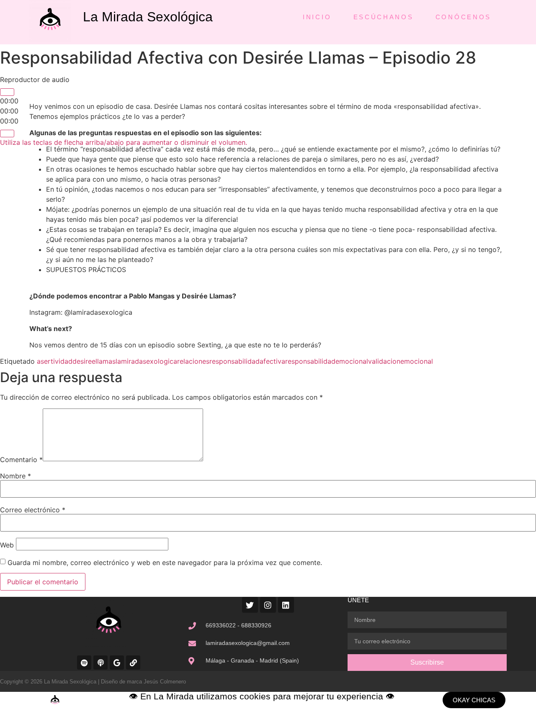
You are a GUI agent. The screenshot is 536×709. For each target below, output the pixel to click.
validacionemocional (400, 361)
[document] (268, 700)
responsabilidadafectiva (247, 361)
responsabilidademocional (326, 361)
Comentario (21, 459)
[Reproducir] (7, 92)
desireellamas (94, 361)
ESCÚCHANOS (383, 17)
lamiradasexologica (146, 361)
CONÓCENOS (463, 17)
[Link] (133, 662)
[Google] (117, 662)
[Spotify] (84, 662)
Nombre (15, 476)
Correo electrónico (32, 509)
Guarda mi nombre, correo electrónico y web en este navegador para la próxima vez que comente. (165, 562)
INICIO (317, 17)
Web (7, 545)
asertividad (54, 361)
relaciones (193, 361)
